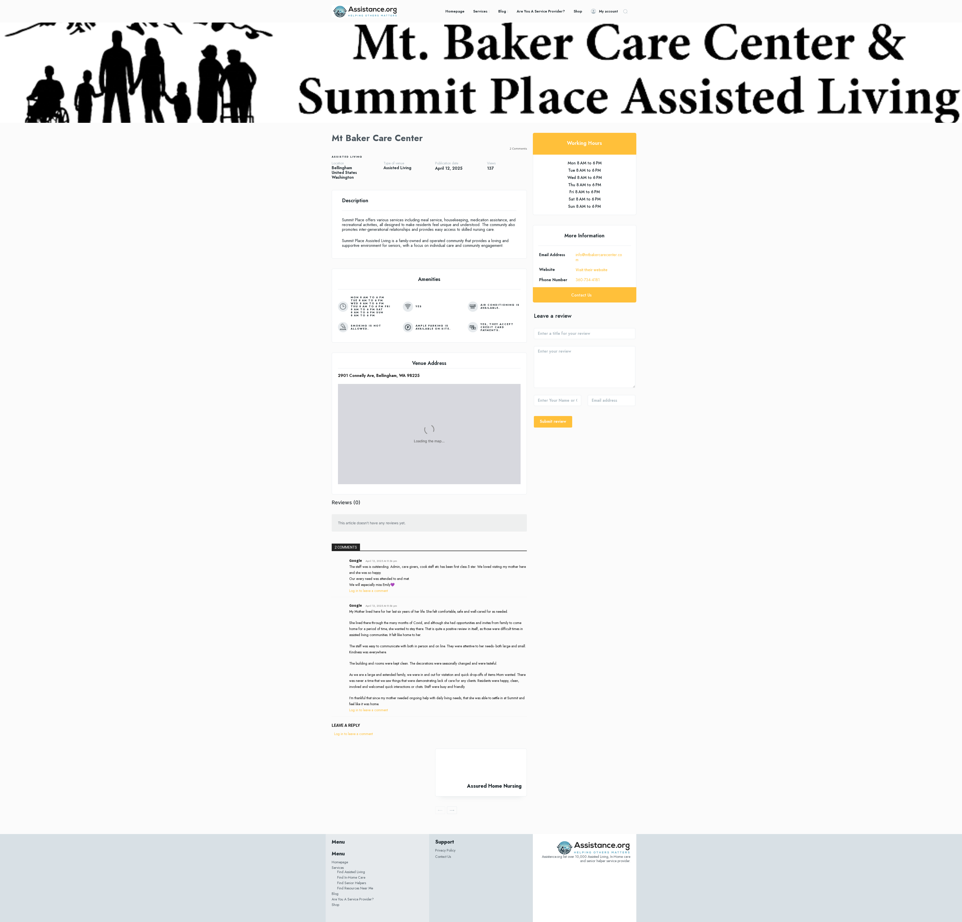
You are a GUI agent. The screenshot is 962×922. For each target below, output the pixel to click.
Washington (343, 177)
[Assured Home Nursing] (480, 766)
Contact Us (443, 856)
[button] (625, 11)
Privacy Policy (445, 850)
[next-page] (452, 810)
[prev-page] (440, 810)
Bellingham (342, 167)
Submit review (553, 421)
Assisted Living (347, 157)
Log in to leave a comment (368, 590)
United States (344, 172)
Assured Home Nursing (494, 786)
